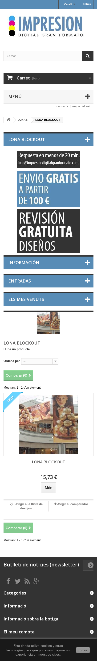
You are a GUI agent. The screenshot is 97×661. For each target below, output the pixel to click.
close (83, 650)
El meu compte (19, 632)
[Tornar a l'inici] (8, 120)
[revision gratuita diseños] (48, 231)
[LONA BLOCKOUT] (48, 424)
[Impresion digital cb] (48, 25)
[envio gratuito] (48, 189)
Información (23, 262)
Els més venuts (26, 299)
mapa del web (81, 106)
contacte (62, 106)
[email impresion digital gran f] (48, 159)
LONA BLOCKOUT (48, 462)
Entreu (87, 4)
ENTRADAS (19, 281)
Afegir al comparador (72, 504)
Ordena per (12, 361)
